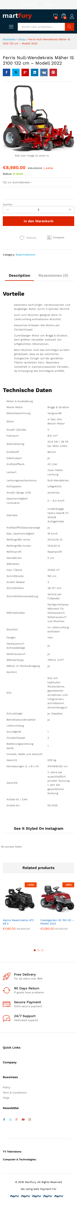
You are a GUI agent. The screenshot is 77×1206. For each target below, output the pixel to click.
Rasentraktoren (26, 254)
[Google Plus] (17, 1120)
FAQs (6, 1097)
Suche (69, 27)
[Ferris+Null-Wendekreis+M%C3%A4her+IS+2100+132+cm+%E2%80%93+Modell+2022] (16, 72)
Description (19, 275)
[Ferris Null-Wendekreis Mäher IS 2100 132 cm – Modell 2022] (6, 72)
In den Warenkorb (38, 221)
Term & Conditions (14, 1092)
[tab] (19, 277)
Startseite (9, 39)
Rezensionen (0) (53, 275)
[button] (55, 237)
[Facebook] (4, 1120)
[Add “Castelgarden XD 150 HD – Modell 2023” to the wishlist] (65, 914)
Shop (22, 39)
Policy (6, 1087)
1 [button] (35, 950)
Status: (7, 173)
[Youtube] (23, 1120)
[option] (19, 909)
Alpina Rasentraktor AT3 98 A (18, 922)
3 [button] (42, 950)
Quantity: (8, 204)
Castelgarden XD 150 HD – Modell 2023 (57, 922)
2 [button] (38, 950)
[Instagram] (29, 1119)
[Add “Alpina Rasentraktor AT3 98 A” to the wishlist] (28, 914)
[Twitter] (10, 1120)
